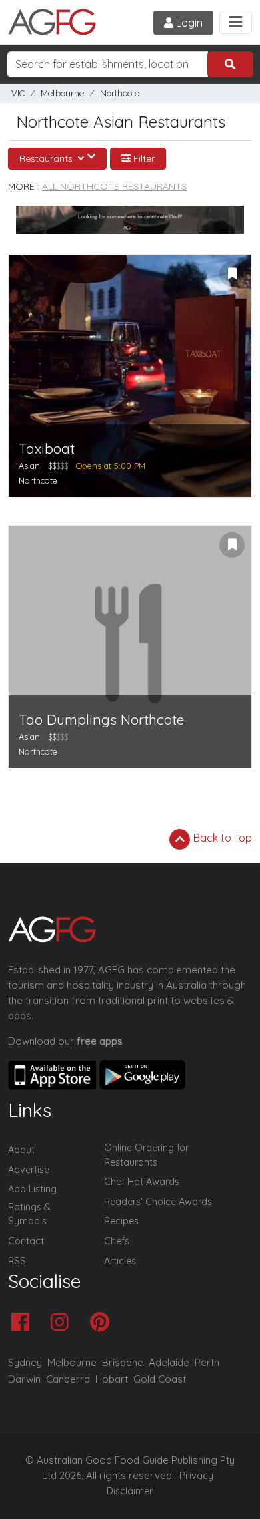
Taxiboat (47, 448)
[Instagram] (63, 1323)
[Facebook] (23, 1323)
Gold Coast (159, 1379)
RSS (17, 1261)
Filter (143, 158)
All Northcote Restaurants (114, 186)
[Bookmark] (232, 274)
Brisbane (122, 1362)
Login (188, 22)
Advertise (28, 1170)
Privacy (196, 1476)
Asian (29, 465)
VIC (18, 93)
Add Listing (32, 1189)
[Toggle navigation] (235, 22)
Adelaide (169, 1362)
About (21, 1150)
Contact (26, 1241)
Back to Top (221, 837)
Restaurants (47, 158)
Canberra (68, 1379)
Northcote (119, 93)
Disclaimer (130, 1491)
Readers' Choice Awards (158, 1202)
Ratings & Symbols (29, 1214)
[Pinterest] (103, 1323)
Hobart (111, 1379)
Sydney (25, 1362)
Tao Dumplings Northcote (101, 719)
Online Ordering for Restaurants (146, 1155)
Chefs (116, 1241)
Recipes (121, 1221)
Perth (207, 1362)
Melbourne (62, 93)
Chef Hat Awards (141, 1182)
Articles (120, 1261)
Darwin (24, 1379)
